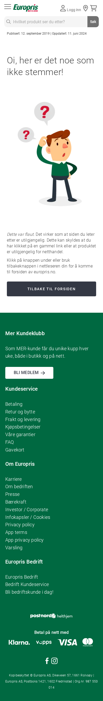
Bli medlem (26, 372)
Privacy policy (20, 524)
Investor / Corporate (26, 509)
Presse (12, 494)
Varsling (14, 547)
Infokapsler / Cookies (27, 517)
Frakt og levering (22, 419)
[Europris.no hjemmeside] (25, 8)
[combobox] (51, 21)
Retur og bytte (20, 411)
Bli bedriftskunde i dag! (29, 592)
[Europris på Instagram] (54, 661)
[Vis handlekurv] (94, 8)
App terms (16, 532)
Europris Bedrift (21, 577)
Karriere (13, 479)
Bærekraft (15, 502)
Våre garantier (20, 434)
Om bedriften (19, 486)
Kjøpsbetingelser (22, 427)
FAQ (9, 442)
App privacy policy (24, 540)
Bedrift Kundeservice (27, 584)
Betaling (14, 404)
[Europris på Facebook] (47, 661)
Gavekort (15, 450)
